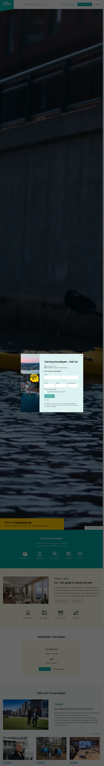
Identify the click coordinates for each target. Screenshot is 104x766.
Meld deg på (49, 396)
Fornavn (46, 380)
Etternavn (64, 380)
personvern (62, 391)
